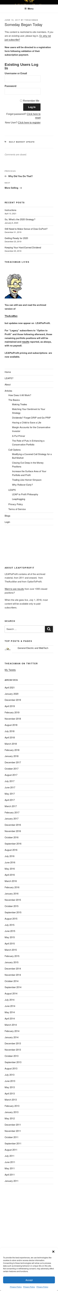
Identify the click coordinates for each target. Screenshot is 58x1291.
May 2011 (10, 1168)
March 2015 (11, 949)
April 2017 (10, 799)
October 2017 (11, 768)
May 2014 (10, 1012)
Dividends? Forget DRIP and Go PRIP (31, 417)
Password (10, 86)
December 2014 (13, 968)
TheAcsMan (31, 20)
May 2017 (10, 793)
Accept (29, 1280)
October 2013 (11, 1055)
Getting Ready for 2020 (16, 238)
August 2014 (11, 993)
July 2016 (9, 856)
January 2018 (11, 756)
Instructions (10, 210)
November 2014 (13, 974)
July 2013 (9, 1074)
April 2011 (10, 1174)
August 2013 (11, 1068)
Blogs (7, 515)
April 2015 (10, 943)
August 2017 (11, 774)
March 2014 (11, 1024)
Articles (8, 390)
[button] (53, 1251)
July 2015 (9, 924)
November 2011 (13, 1130)
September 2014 (13, 987)
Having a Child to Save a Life (26, 422)
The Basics (14, 399)
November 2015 (13, 899)
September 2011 (13, 1143)
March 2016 (11, 881)
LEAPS (12, 489)
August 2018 (11, 724)
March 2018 (11, 743)
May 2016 (10, 868)
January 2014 (11, 1037)
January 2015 (11, 962)
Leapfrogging (18, 499)
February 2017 (12, 812)
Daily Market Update (22, 142)
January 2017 (11, 818)
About (8, 384)
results (25, 341)
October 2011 (11, 1137)
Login (7, 521)
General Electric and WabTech (33, 647)
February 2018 (12, 750)
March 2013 (11, 1099)
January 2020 (11, 693)
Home (8, 371)
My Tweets (10, 669)
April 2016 (10, 874)
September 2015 (13, 912)
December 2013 (13, 1043)
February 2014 (12, 1031)
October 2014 (11, 981)
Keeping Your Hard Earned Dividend (23, 247)
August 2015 (11, 918)
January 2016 (11, 893)
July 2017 (9, 781)
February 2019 (12, 712)
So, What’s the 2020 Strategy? (20, 219)
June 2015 (10, 931)
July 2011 (9, 1155)
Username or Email (16, 73)
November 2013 (13, 1049)
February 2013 (12, 1105)
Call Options (14, 449)
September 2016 (13, 843)
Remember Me (31, 100)
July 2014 (9, 999)
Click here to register (29, 122)
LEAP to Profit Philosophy (25, 494)
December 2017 (13, 762)
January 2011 (11, 1180)
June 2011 (10, 1162)
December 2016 (13, 824)
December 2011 (13, 1124)
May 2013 (10, 1087)
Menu (31, 8)
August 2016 (11, 849)
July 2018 (9, 731)
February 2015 (12, 956)
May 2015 (10, 937)
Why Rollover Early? (22, 484)
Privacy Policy (16, 1287)
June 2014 (10, 1006)
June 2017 (10, 787)
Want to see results (14, 588)
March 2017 (11, 806)
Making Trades (19, 404)
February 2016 (12, 887)
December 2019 (13, 699)
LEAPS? (9, 378)
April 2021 (10, 687)
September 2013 (13, 1062)
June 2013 (10, 1081)
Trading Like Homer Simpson (26, 479)
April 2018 (10, 737)
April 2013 (10, 1093)
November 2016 (13, 831)
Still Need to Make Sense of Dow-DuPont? (26, 228)
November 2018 (13, 718)
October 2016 (11, 837)
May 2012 (10, 1118)
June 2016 (10, 862)
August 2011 (11, 1149)
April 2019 (10, 706)
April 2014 (10, 1018)
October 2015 (11, 906)
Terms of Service (17, 509)
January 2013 (11, 1112)
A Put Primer (18, 435)
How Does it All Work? (19, 395)
